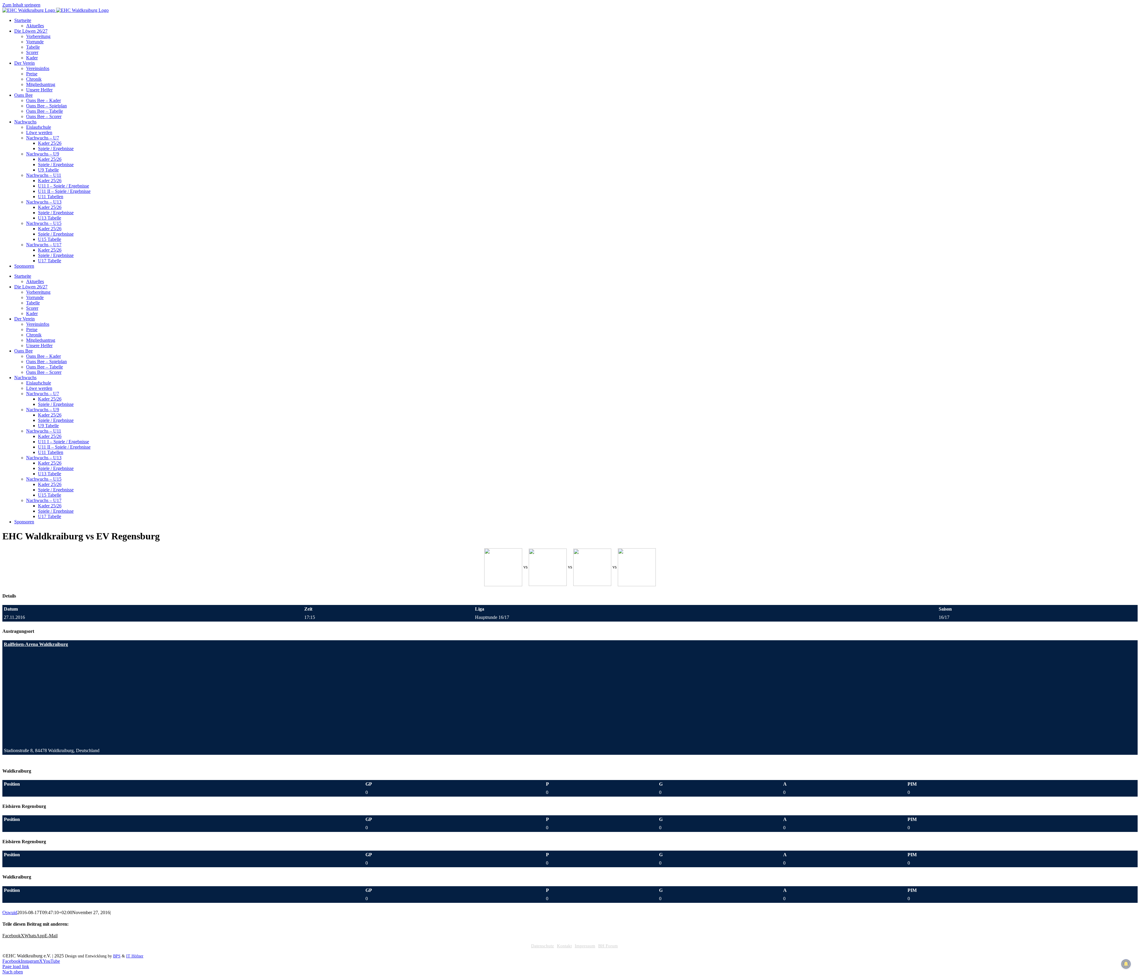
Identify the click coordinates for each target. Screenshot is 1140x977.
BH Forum (608, 945)
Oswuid (9, 912)
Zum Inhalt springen (21, 4)
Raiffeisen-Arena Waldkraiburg (36, 644)
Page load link (15, 966)
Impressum (585, 945)
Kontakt (564, 945)
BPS (117, 956)
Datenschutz (542, 945)
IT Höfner (134, 956)
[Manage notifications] (1126, 964)
